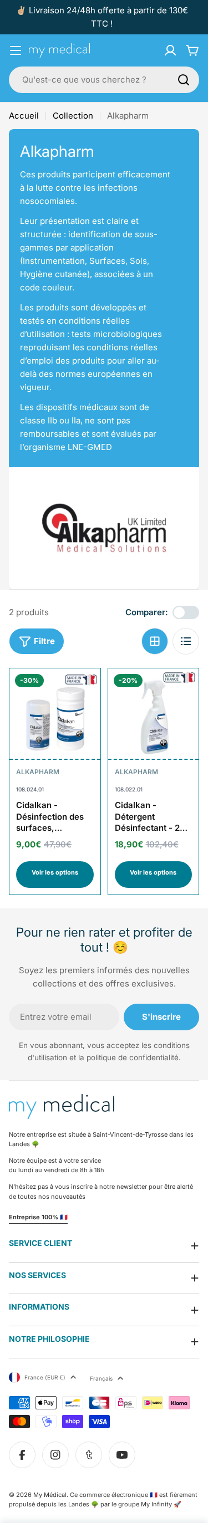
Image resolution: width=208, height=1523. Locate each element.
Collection (73, 115)
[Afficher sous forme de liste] (186, 641)
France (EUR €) (44, 1377)
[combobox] (104, 80)
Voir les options (55, 872)
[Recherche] (183, 79)
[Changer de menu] (15, 50)
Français (101, 1378)
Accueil (24, 115)
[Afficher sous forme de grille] (154, 641)
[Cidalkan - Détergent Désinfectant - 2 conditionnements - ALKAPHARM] (153, 713)
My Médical (50, 1495)
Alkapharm (37, 772)
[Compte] (170, 50)
